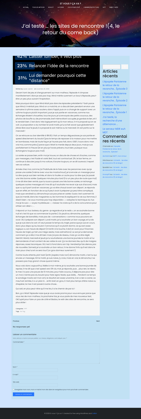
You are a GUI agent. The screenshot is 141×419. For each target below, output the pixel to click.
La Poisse (61, 7)
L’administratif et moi (91, 7)
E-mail (16, 374)
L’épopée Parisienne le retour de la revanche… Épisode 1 (115, 109)
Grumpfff (106, 174)
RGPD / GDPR (113, 7)
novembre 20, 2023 (42, 89)
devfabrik (106, 156)
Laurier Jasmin (28, 89)
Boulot (51, 7)
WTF (104, 7)
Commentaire (18, 342)
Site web (16, 382)
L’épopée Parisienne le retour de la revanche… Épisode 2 (115, 97)
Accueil (25, 7)
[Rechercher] (124, 66)
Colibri (94, 413)
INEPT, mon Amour (120, 156)
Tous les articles (38, 7)
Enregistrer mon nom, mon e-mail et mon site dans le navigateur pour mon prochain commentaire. (52, 389)
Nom (15, 367)
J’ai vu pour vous (74, 7)
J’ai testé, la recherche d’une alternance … (112, 120)
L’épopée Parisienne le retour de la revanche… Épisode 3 (115, 85)
